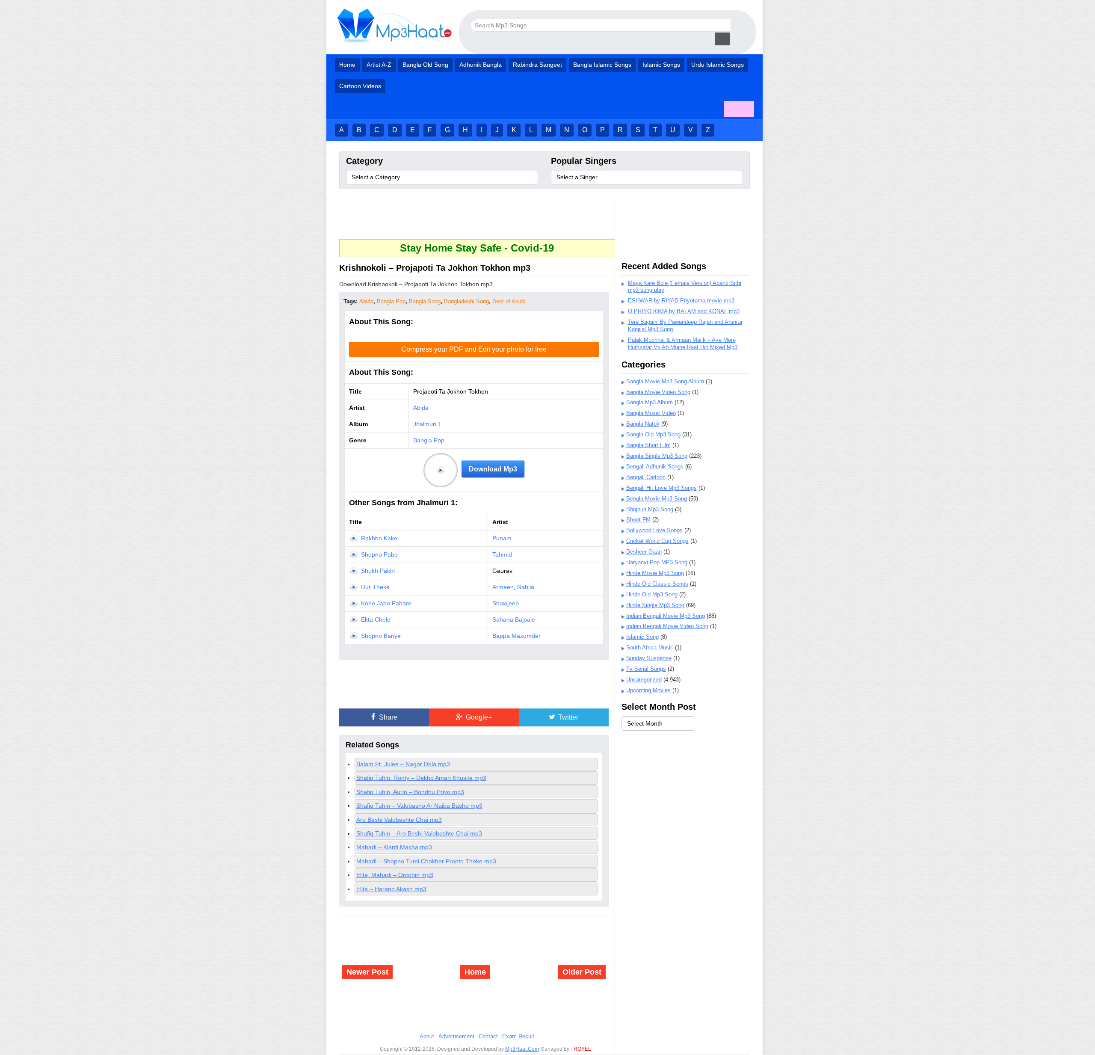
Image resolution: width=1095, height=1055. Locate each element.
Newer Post (367, 972)
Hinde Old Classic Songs (657, 584)
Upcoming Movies (648, 690)
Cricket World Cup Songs (657, 541)
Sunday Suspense (649, 658)
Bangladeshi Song (466, 301)
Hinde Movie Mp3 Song (655, 573)
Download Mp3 (493, 469)
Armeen (503, 587)
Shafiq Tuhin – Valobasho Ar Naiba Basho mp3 (419, 805)
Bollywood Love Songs (654, 530)
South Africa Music (649, 647)
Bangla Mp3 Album (649, 402)
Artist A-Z (379, 64)
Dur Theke (375, 587)
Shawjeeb (505, 603)
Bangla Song (425, 301)
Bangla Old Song (425, 64)
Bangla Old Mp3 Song (653, 434)
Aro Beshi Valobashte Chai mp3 (399, 819)
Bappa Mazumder (516, 635)
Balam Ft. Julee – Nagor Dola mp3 (403, 764)
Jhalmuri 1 (427, 424)
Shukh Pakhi (378, 570)
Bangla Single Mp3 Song (656, 456)
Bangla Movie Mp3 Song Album (665, 381)
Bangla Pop (391, 301)
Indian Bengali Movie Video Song (667, 626)
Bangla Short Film (648, 445)
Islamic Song (642, 637)
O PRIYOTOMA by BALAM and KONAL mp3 (684, 311)
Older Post (581, 972)
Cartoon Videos (360, 86)
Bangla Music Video (651, 413)
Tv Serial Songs (646, 669)
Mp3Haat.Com (522, 1049)
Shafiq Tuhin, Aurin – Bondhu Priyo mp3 (410, 791)
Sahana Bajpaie (513, 619)
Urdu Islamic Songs (717, 64)
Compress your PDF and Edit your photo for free (474, 349)
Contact (488, 1036)
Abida (366, 301)
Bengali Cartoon (646, 477)
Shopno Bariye (381, 635)
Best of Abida (509, 301)
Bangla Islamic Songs (602, 64)
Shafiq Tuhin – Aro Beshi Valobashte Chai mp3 (419, 833)
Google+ (478, 717)
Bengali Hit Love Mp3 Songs (661, 488)
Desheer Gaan (644, 551)
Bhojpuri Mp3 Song (649, 509)
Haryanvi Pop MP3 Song (656, 562)
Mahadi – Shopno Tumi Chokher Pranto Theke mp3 (426, 861)
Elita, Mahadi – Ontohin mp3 (394, 874)
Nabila (525, 587)
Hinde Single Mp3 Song (655, 605)
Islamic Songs (661, 64)
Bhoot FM (638, 519)
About (427, 1036)
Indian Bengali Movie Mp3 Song (665, 616)
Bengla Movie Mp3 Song (656, 498)
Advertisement (456, 1036)
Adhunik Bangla (480, 64)
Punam (502, 538)
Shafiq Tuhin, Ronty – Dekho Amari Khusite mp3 (421, 777)
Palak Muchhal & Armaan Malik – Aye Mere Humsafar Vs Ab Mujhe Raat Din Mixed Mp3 (682, 343)
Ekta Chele (376, 619)
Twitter (567, 717)
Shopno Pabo (379, 554)
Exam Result (518, 1036)
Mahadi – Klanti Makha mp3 (394, 847)
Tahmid (502, 554)
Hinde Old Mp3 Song (652, 594)
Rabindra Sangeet (537, 64)
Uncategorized (644, 679)
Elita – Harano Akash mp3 (391, 889)
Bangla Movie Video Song (658, 392)
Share (387, 717)
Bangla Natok (643, 424)
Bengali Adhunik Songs (655, 466)
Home (347, 64)
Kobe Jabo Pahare (386, 603)
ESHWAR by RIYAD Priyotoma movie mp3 (681, 300)
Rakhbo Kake (379, 538)
